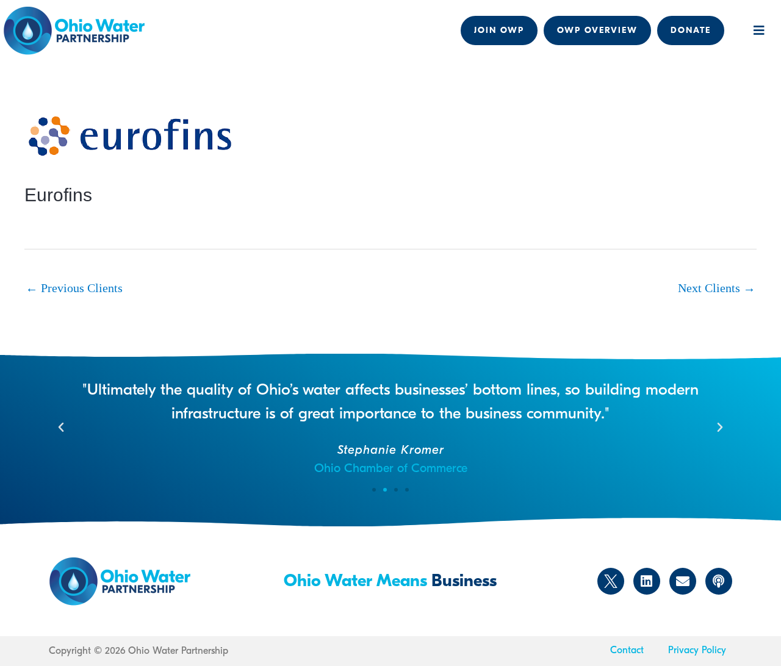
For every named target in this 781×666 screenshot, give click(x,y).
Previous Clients (74, 288)
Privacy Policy (697, 650)
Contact (627, 650)
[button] (759, 30)
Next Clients (716, 288)
